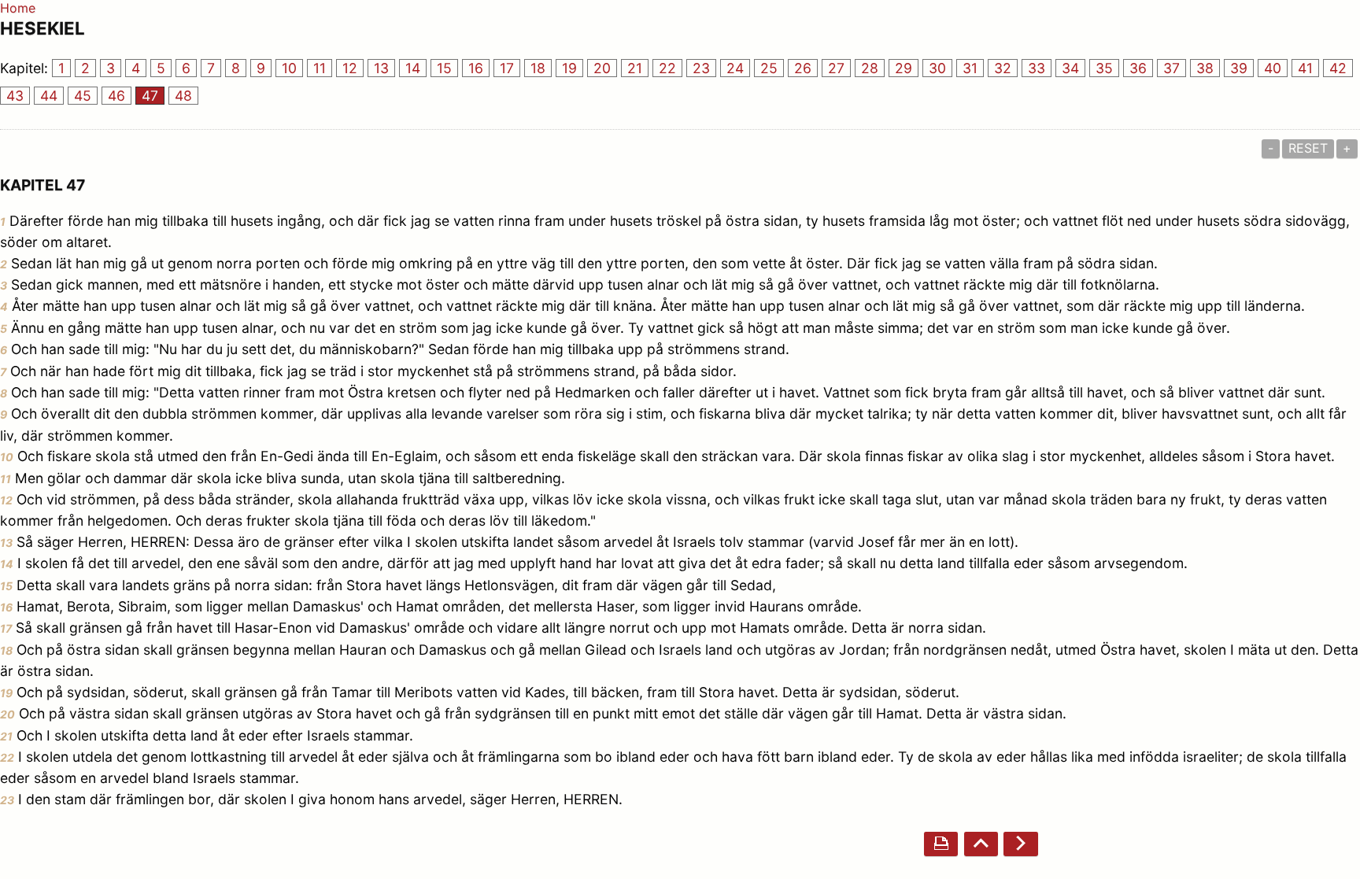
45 (82, 95)
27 (836, 68)
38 (1205, 68)
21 (634, 68)
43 (15, 95)
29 (903, 68)
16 (475, 68)
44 (48, 95)
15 (444, 68)
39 (1238, 68)
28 (869, 68)
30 (937, 68)
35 (1104, 68)
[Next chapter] (1020, 844)
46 (116, 95)
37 (1171, 68)
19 (569, 68)
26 (802, 68)
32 (1002, 68)
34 (1070, 68)
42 (1338, 68)
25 (769, 68)
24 (735, 68)
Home (17, 8)
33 (1036, 68)
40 (1272, 68)
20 (602, 68)
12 (349, 68)
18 (537, 68)
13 (381, 68)
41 (1305, 68)
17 (507, 68)
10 (289, 68)
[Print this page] (941, 844)
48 (183, 95)
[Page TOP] (981, 844)
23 (701, 68)
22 (667, 68)
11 (319, 68)
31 (970, 68)
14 (412, 68)
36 (1138, 68)
